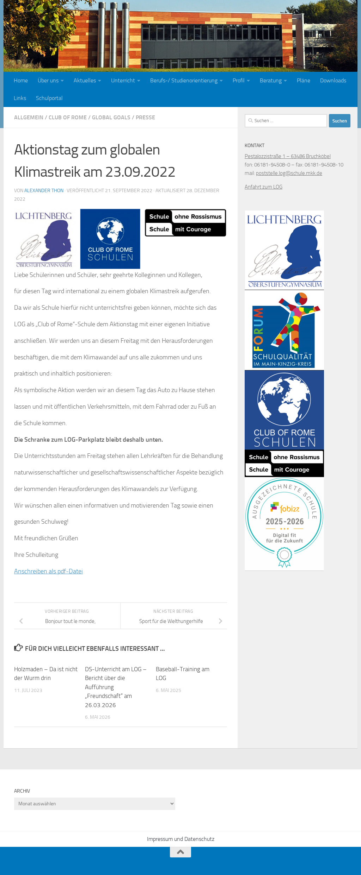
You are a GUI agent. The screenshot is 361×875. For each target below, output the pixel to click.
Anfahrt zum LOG (263, 187)
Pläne (303, 80)
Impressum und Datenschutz (180, 839)
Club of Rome (68, 117)
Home (21, 80)
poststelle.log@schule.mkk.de (289, 173)
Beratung (271, 80)
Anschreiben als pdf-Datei (48, 571)
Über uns (48, 80)
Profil (239, 80)
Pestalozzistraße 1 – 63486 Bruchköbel (288, 156)
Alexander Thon (43, 191)
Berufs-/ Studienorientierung (184, 80)
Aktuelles (85, 80)
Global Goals (111, 117)
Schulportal (49, 98)
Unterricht (123, 80)
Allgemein (28, 117)
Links (20, 98)
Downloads (333, 80)
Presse (145, 117)
